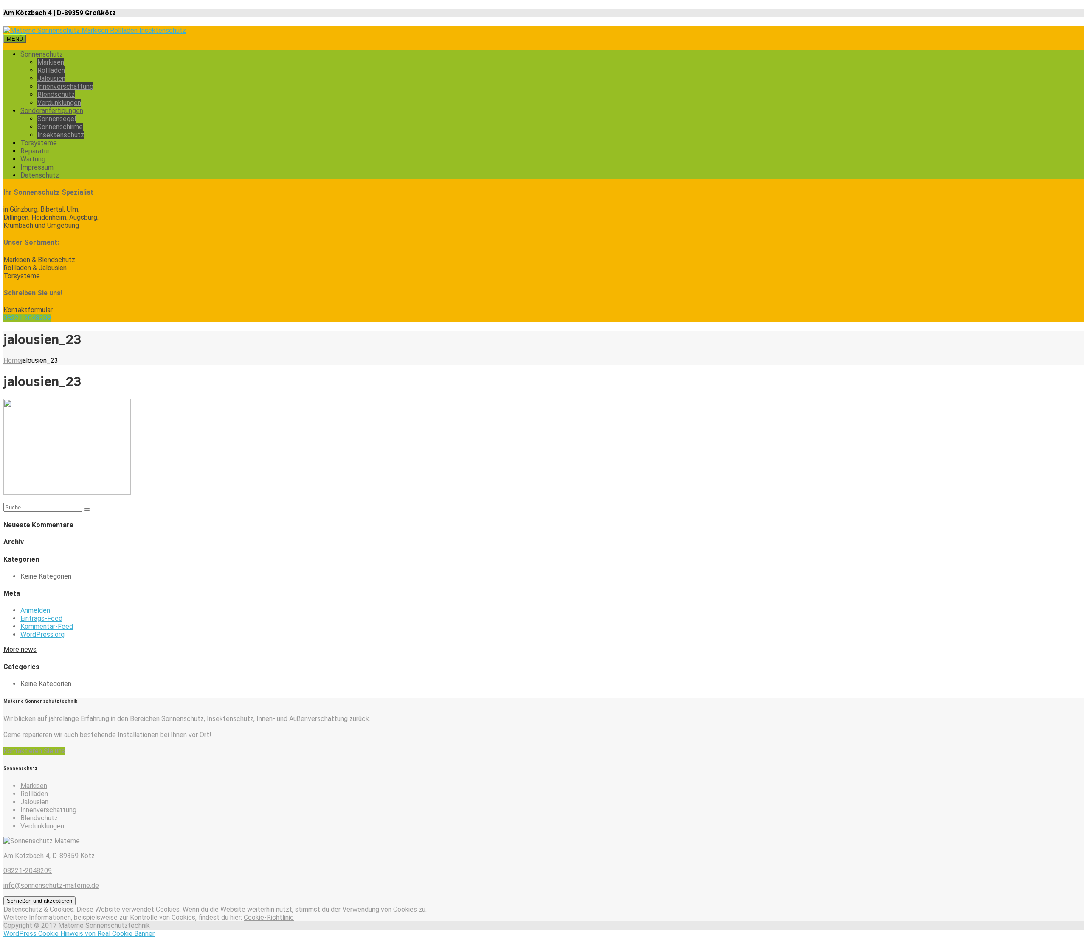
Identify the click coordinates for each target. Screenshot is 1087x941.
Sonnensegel (56, 119)
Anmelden (35, 610)
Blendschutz (56, 94)
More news (20, 649)
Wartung (32, 159)
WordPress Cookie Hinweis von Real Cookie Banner (79, 934)
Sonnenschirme (60, 127)
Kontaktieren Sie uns (34, 751)
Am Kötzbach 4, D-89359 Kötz (49, 856)
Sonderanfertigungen (51, 111)
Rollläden (51, 70)
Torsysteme (38, 143)
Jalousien (51, 78)
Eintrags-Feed (41, 618)
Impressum (37, 167)
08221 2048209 (27, 318)
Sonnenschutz (41, 54)
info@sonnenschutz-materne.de (51, 886)
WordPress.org (42, 634)
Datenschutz (39, 175)
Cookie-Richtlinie (269, 917)
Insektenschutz (60, 135)
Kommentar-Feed (46, 626)
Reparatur (35, 151)
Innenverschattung (65, 86)
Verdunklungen (59, 103)
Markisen (50, 62)
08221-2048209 (27, 871)
